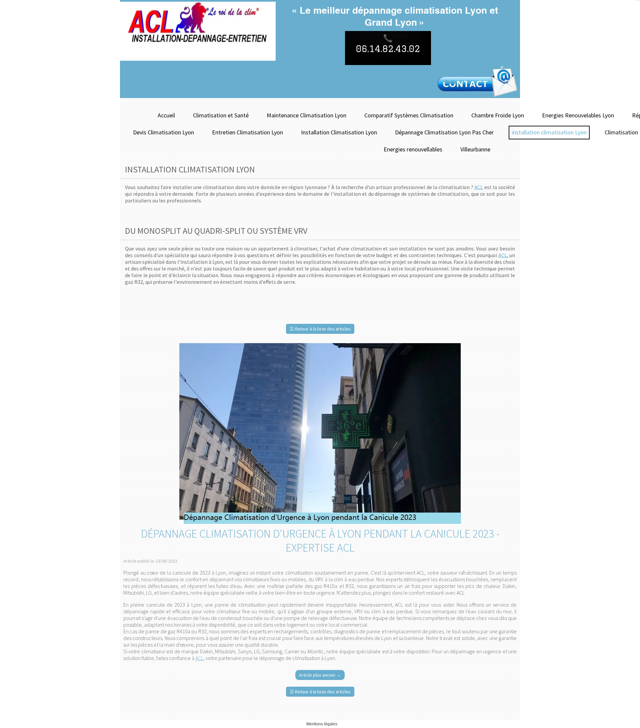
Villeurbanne (475, 149)
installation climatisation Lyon (549, 132)
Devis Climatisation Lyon (163, 132)
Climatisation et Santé (221, 115)
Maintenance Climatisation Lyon (306, 115)
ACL (478, 187)
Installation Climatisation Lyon (339, 132)
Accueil (166, 115)
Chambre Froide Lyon (497, 115)
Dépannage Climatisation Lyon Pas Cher (444, 132)
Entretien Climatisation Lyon (247, 132)
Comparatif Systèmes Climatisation (408, 115)
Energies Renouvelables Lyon (578, 115)
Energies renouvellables (413, 149)
